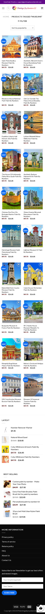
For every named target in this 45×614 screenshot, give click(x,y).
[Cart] (42, 8)
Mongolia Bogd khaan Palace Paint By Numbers (11, 365)
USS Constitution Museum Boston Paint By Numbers (11, 400)
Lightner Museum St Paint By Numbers (33, 251)
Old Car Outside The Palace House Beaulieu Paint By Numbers (32, 101)
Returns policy (8, 546)
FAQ (4, 551)
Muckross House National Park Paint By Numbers (11, 100)
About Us (6, 555)
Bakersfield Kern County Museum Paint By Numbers (10, 290)
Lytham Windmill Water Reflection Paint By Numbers (32, 139)
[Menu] (3, 8)
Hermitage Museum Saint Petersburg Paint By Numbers (11, 252)
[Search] (8, 8)
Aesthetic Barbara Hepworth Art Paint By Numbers (32, 176)
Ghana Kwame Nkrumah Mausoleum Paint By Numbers (32, 214)
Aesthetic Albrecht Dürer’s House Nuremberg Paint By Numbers (33, 63)
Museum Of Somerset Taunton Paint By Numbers (31, 401)
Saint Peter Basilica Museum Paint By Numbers (9, 63)
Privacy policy (7, 537)
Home (6, 16)
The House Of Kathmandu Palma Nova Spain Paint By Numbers (11, 176)
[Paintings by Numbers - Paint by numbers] (24, 8)
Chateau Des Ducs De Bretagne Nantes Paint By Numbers (11, 214)
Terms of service (8, 541)
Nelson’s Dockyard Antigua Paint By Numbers (33, 365)
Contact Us (6, 560)
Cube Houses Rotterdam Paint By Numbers (33, 289)
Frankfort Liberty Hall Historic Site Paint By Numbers (9, 139)
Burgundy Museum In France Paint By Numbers (11, 327)
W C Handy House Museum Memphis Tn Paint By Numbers (31, 328)
